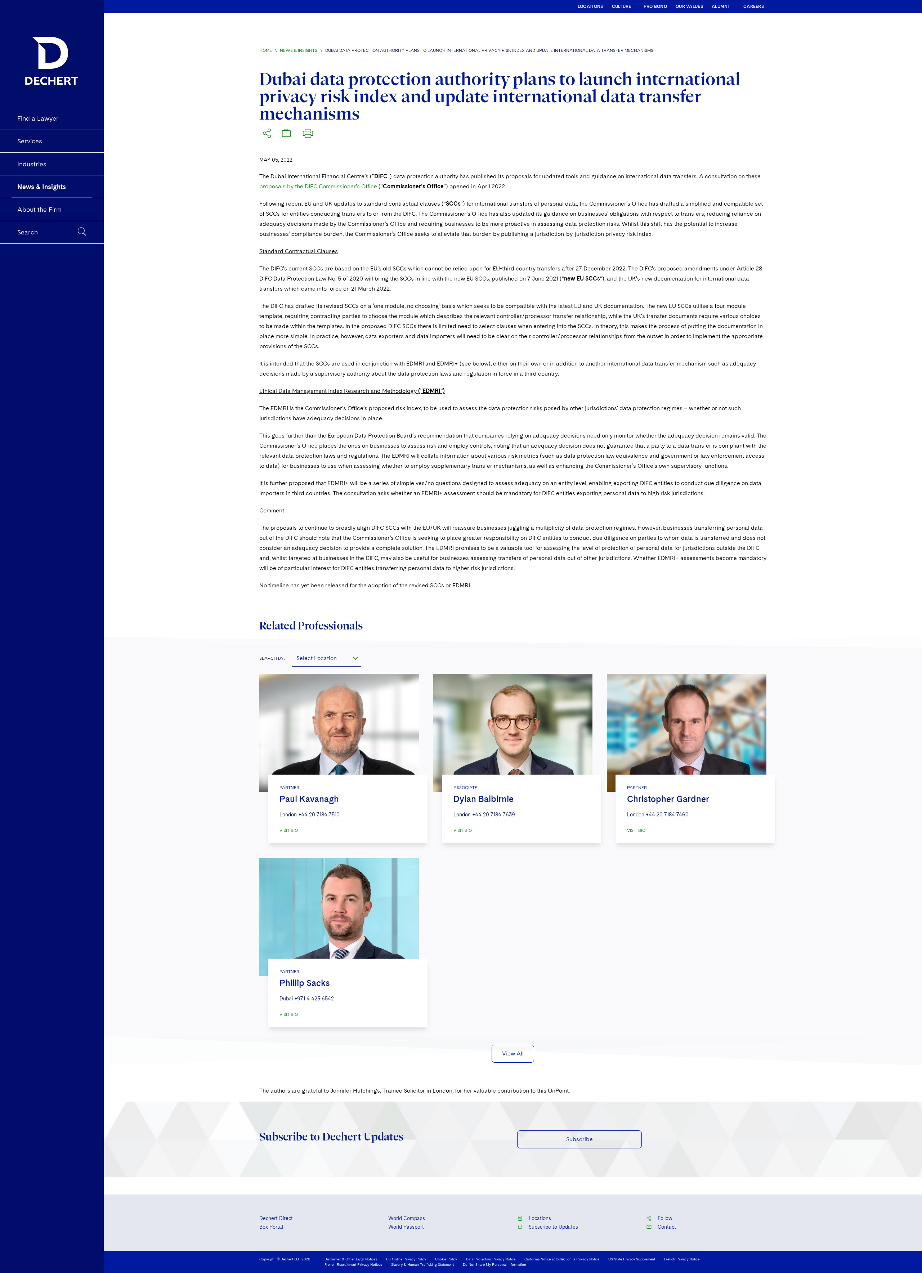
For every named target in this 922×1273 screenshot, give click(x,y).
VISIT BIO (288, 830)
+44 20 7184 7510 (319, 814)
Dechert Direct (276, 1218)
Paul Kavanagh (309, 799)
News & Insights (298, 50)
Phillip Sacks (304, 983)
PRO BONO (655, 6)
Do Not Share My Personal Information (494, 1264)
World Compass (406, 1218)
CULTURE (621, 6)
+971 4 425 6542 (314, 998)
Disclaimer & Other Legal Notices (351, 1259)
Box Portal (271, 1227)
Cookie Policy (446, 1259)
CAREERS (753, 6)
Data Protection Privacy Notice (490, 1259)
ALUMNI (720, 6)
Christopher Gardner (668, 799)
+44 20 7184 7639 (493, 814)
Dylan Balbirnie (483, 799)
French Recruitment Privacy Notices (353, 1264)
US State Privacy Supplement (631, 1259)
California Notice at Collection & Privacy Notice (561, 1259)
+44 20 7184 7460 (667, 814)
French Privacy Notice (681, 1259)
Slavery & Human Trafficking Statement (422, 1264)
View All (513, 1053)
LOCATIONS (590, 6)
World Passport (406, 1227)
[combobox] (326, 658)
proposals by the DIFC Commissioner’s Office (318, 186)
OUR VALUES (689, 6)
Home (265, 50)
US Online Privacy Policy (406, 1259)
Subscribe (579, 1139)
